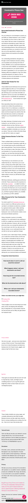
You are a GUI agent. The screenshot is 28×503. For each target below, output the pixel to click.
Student (3, 410)
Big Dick (4, 374)
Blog (3, 482)
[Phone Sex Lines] (13, 3)
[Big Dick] (13, 372)
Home (3, 27)
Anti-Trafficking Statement (17, 488)
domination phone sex (18, 202)
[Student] (13, 408)
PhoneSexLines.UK (18, 498)
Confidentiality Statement (14, 484)
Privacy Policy (8, 482)
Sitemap (4, 490)
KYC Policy (4, 484)
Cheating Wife (5, 301)
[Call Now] (24, 497)
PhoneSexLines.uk (7, 98)
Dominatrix (9, 27)
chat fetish (10, 184)
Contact (8, 490)
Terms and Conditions (18, 482)
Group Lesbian (5, 337)
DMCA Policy (14, 490)
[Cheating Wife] (6, 299)
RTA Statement (14, 486)
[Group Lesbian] (13, 335)
